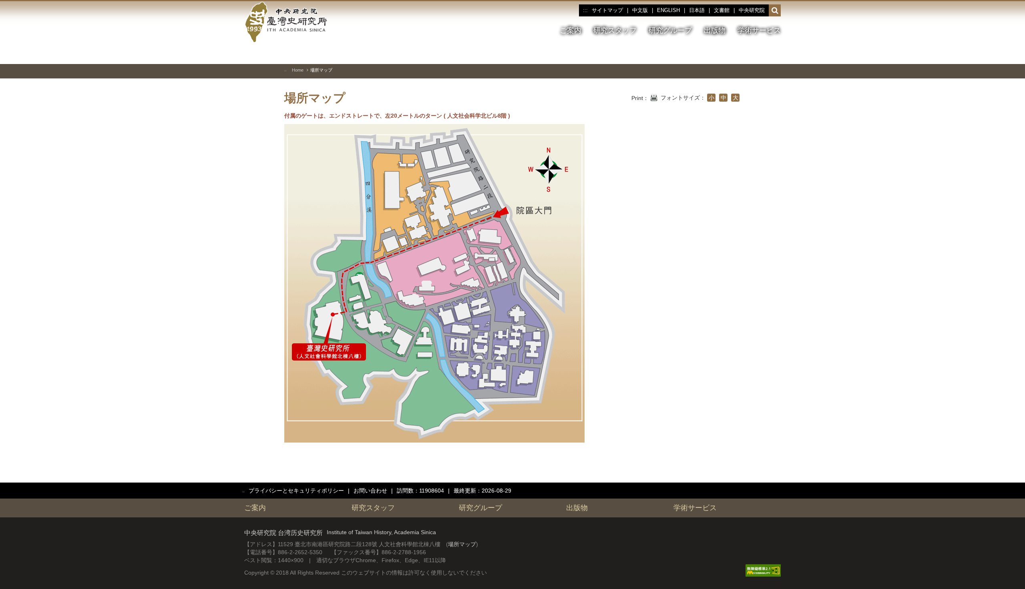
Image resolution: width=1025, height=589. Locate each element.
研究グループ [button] (670, 30)
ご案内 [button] (570, 30)
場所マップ (462, 544)
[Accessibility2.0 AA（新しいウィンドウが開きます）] (763, 570)
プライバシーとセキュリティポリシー (296, 490)
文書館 (722, 10)
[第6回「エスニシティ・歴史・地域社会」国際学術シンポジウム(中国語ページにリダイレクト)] (775, 54)
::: (585, 10)
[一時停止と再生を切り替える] (732, 54)
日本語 (697, 10)
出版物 (577, 508)
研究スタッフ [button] (615, 30)
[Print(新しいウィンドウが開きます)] (653, 97)
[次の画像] (760, 54)
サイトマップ (607, 10)
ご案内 (255, 508)
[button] (775, 11)
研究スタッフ (373, 508)
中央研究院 (752, 10)
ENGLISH (668, 10)
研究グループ (480, 508)
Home (297, 70)
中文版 (640, 10)
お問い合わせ (370, 490)
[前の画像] (746, 54)
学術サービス (695, 508)
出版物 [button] (715, 30)
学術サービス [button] (759, 30)
